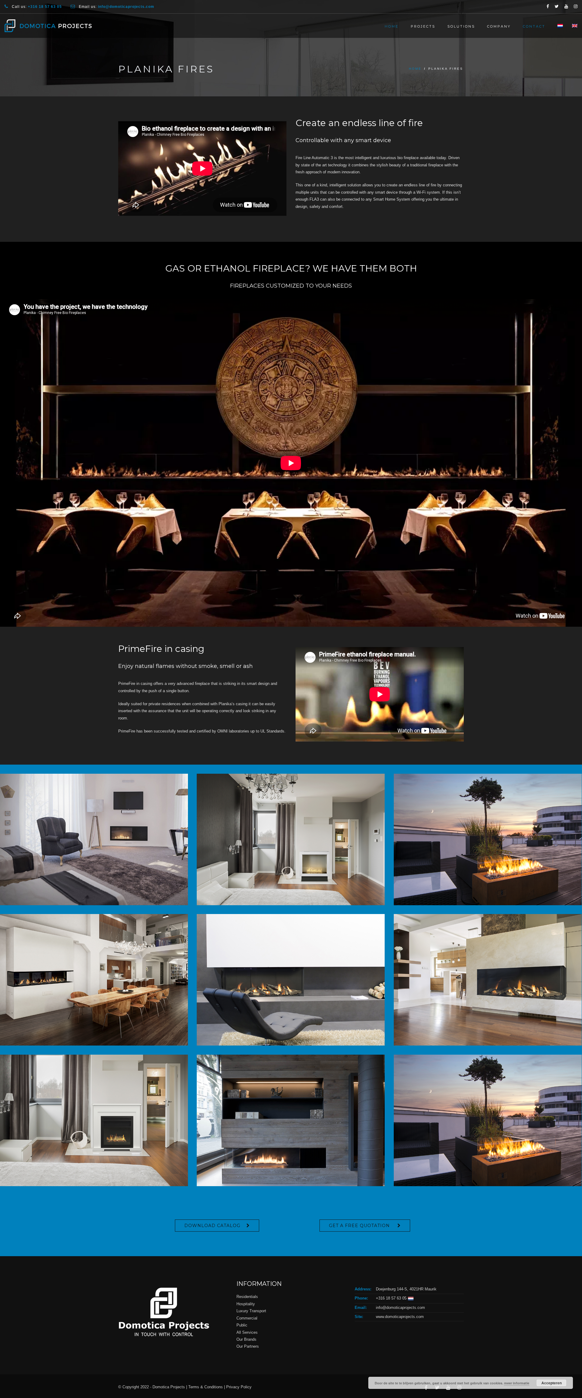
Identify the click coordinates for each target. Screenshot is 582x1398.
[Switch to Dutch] (557, 26)
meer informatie (516, 1383)
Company (499, 26)
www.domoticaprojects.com (400, 1316)
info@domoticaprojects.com (400, 1307)
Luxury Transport (251, 1311)
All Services (247, 1332)
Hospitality (246, 1304)
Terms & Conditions (205, 1387)
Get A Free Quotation (360, 1225)
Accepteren (551, 1383)
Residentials (247, 1296)
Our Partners (247, 1346)
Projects (423, 26)
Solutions (461, 26)
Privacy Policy (239, 1387)
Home (392, 26)
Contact (534, 26)
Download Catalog (212, 1225)
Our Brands (246, 1339)
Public (241, 1325)
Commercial (247, 1318)
